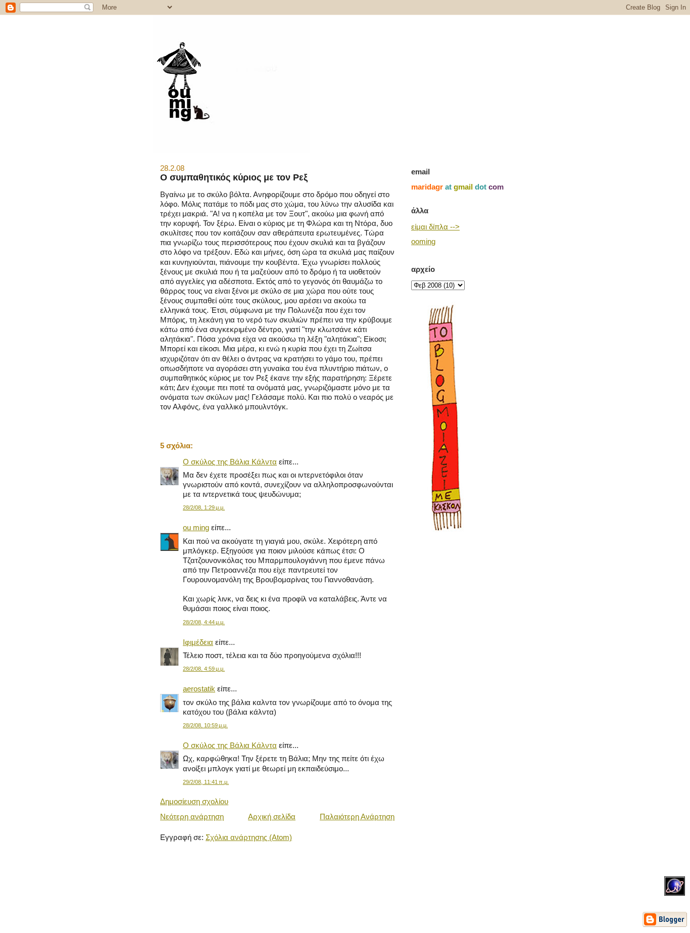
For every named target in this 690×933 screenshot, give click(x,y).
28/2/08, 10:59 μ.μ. (205, 725)
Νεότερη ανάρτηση (192, 817)
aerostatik (199, 689)
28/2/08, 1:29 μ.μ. (204, 507)
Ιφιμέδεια (198, 642)
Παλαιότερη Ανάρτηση (357, 817)
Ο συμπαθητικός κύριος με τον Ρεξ (234, 177)
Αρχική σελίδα (271, 817)
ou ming (196, 528)
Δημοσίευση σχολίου (194, 802)
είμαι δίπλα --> (435, 227)
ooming (423, 242)
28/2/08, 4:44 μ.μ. (204, 622)
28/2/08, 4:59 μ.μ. (204, 669)
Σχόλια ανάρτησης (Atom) (249, 837)
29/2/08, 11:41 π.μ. (206, 782)
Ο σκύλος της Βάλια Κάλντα (230, 462)
